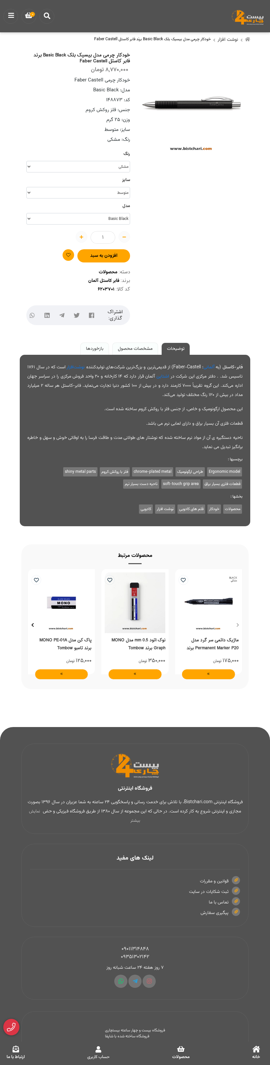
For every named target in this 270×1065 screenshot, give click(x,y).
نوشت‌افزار (76, 367)
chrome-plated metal (153, 472)
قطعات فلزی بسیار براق (222, 484)
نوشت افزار (228, 40)
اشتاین (162, 376)
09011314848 (135, 949)
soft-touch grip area (181, 484)
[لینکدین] (47, 315)
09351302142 (135, 957)
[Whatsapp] (120, 981)
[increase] (81, 237)
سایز (126, 180)
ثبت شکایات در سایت (209, 892)
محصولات (108, 272)
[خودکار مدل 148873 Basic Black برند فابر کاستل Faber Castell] (135, 766)
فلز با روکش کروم (114, 472)
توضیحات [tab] (175, 348)
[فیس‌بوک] (91, 315)
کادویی (146, 509)
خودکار (214, 509)
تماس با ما (219, 902)
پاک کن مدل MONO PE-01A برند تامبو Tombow (66, 644)
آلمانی (208, 367)
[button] (237, 625)
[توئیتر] (76, 315)
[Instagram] (149, 981)
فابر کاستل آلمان (104, 281)
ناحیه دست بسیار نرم (141, 484)
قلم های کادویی (191, 509)
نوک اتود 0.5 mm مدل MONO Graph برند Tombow (138, 644)
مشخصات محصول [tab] (135, 348)
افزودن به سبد (104, 255)
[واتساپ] (32, 315)
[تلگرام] (62, 315)
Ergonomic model (224, 472)
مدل (126, 206)
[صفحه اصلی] (247, 40)
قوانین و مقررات (214, 881)
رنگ (126, 154)
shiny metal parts (80, 472)
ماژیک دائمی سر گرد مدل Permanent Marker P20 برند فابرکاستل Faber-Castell (213, 644)
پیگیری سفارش (215, 913)
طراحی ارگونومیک (190, 472)
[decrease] (124, 237)
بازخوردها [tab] (94, 348)
